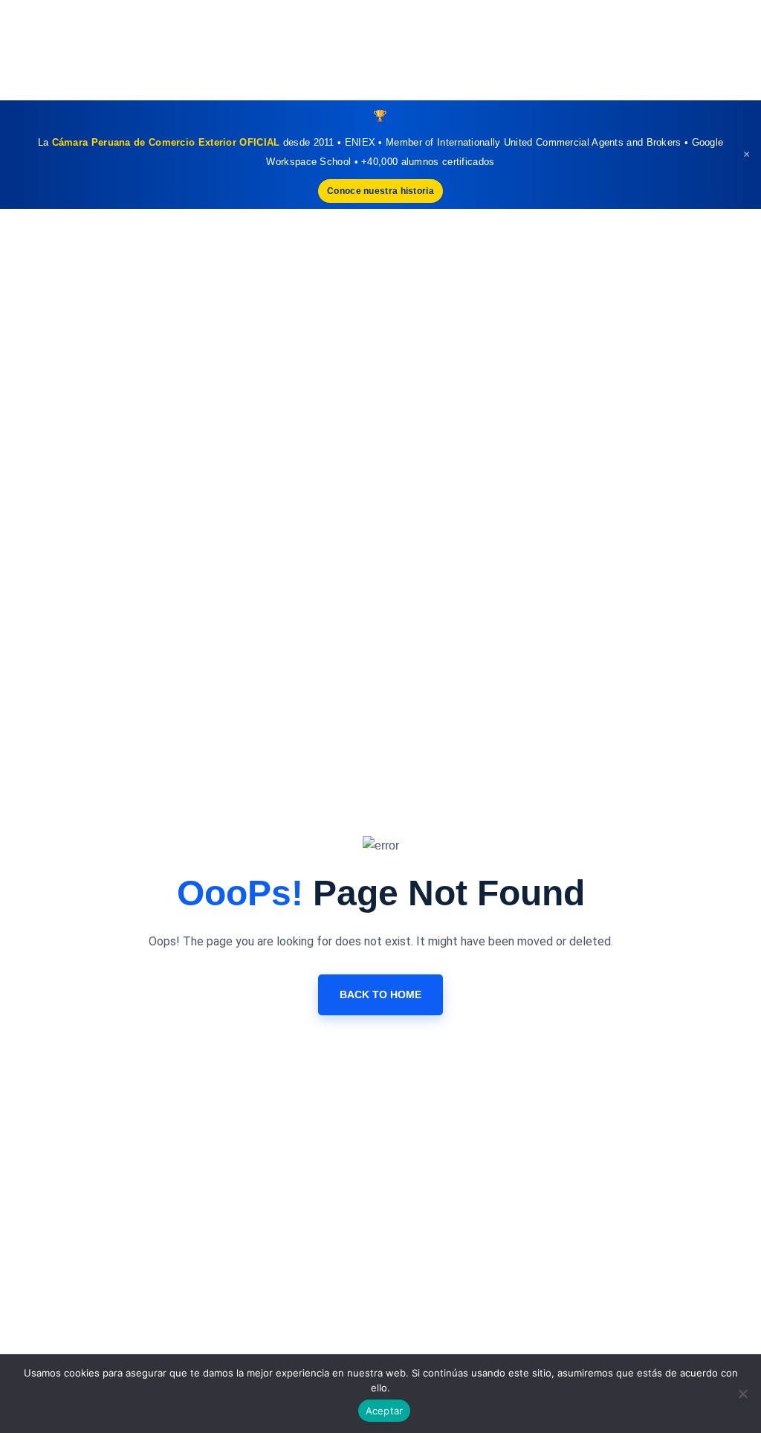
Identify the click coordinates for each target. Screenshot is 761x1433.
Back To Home (380, 994)
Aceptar (385, 1411)
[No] (742, 1393)
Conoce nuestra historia (380, 191)
